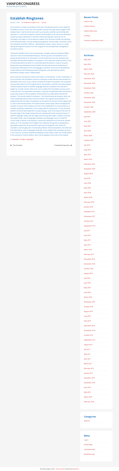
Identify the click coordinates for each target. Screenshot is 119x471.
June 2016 (87, 283)
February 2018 (89, 202)
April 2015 (87, 321)
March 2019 (88, 159)
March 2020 (88, 136)
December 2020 (89, 98)
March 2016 (88, 297)
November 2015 (89, 302)
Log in (86, 440)
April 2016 (87, 292)
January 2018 (88, 207)
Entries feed (88, 445)
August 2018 (88, 174)
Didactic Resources (90, 31)
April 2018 (87, 193)
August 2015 (88, 311)
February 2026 (89, 74)
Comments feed (89, 449)
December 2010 (89, 378)
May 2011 (87, 354)
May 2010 (87, 392)
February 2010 (89, 402)
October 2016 (88, 269)
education (15, 139)
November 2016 (89, 264)
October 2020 (88, 107)
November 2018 (89, 169)
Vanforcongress (23, 3)
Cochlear (87, 36)
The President (17, 145)
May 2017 (87, 240)
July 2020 (87, 117)
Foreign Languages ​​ (27, 139)
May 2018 (87, 188)
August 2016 (88, 273)
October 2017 (88, 221)
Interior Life (88, 21)
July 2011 (87, 349)
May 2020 (87, 126)
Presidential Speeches (62, 145)
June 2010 (87, 387)
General (44, 22)
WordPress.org (89, 454)
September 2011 (89, 340)
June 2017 (87, 235)
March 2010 (88, 397)
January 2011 (88, 373)
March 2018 (88, 197)
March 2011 (88, 364)
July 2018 (87, 178)
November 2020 (89, 102)
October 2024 (88, 93)
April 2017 (87, 245)
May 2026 (87, 60)
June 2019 (87, 150)
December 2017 (89, 212)
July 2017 (87, 231)
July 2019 (87, 145)
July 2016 (87, 278)
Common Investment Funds (93, 40)
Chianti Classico (89, 26)
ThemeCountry (60, 469)
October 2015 (88, 307)
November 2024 (89, 88)
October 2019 (88, 140)
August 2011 (88, 345)
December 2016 (89, 259)
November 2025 (89, 83)
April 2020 (87, 131)
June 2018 (87, 183)
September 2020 (89, 112)
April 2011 (87, 359)
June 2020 (87, 121)
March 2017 (88, 250)
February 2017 (89, 254)
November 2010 (89, 383)
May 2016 (87, 288)
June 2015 (87, 316)
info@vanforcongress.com (31, 22)
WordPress (75, 469)
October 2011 (88, 335)
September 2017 (89, 226)
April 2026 (87, 64)
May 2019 (87, 155)
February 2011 (89, 368)
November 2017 (89, 216)
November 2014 (89, 330)
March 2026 (88, 69)
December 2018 (89, 164)
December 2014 (89, 326)
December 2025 (89, 79)
